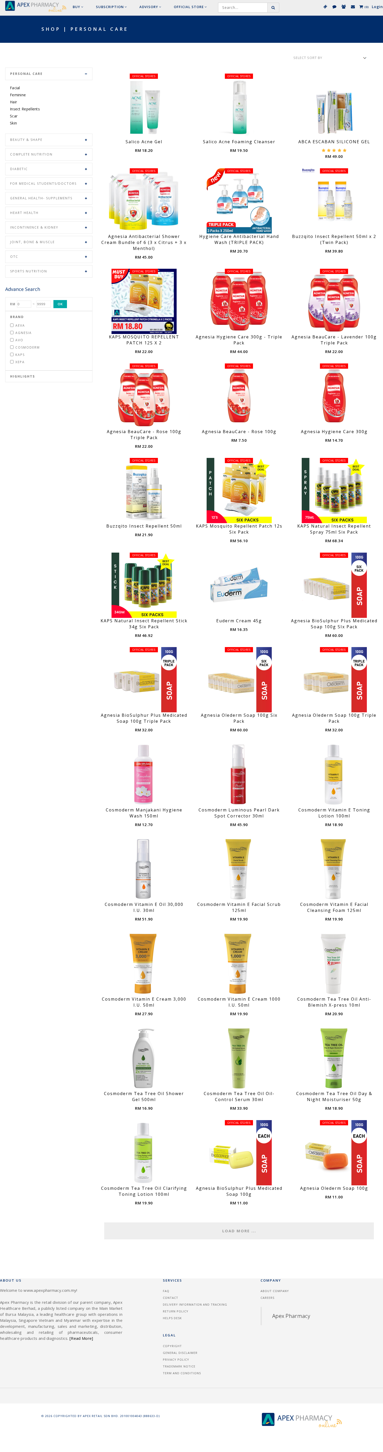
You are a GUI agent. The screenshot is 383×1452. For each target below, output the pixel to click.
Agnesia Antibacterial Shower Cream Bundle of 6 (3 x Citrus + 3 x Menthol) (144, 242)
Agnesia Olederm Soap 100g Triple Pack (334, 718)
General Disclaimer (180, 1353)
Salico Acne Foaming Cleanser (239, 142)
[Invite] (343, 6)
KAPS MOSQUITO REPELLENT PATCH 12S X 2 (144, 340)
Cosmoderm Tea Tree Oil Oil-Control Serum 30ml (239, 1096)
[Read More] (81, 1338)
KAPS (20, 354)
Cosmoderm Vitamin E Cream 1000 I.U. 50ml (239, 1002)
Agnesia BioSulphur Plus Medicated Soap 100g (239, 1191)
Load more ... (239, 1230)
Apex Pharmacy (291, 1315)
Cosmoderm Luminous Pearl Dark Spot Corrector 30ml (239, 813)
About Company (275, 1291)
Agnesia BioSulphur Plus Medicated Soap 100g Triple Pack (144, 718)
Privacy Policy (176, 1359)
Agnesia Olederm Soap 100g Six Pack (239, 718)
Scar (13, 115)
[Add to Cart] (150, 133)
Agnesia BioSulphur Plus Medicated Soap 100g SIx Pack (334, 624)
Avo (19, 340)
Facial (15, 87)
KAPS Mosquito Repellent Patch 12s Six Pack (239, 529)
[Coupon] (325, 6)
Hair (13, 101)
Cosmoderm (27, 347)
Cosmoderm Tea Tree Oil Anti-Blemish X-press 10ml (334, 1002)
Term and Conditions (182, 1373)
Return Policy (175, 1311)
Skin (13, 123)
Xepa (20, 362)
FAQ (166, 1291)
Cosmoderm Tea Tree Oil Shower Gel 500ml (144, 1096)
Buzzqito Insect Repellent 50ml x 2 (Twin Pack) (334, 239)
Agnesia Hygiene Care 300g (334, 431)
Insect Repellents (25, 108)
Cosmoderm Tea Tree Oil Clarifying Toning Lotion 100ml (144, 1191)
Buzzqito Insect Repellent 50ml (144, 526)
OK (60, 304)
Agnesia (23, 333)
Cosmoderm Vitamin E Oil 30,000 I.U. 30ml (144, 907)
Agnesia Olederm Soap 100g (334, 1188)
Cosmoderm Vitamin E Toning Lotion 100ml (334, 813)
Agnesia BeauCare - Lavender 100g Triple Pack (334, 340)
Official (189, 6)
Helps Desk (172, 1318)
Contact (170, 1298)
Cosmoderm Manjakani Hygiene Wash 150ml (144, 813)
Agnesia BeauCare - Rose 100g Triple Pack (144, 434)
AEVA (20, 325)
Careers (267, 1298)
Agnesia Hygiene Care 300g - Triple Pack (239, 340)
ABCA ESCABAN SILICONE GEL (334, 142)
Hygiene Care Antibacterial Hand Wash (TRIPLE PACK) (239, 239)
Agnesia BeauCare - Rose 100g (239, 431)
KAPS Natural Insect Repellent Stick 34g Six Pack (144, 624)
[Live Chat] (334, 6)
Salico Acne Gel (144, 142)
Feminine (18, 94)
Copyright (172, 1346)
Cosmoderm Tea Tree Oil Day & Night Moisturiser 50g (334, 1096)
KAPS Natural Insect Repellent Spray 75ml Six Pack (334, 529)
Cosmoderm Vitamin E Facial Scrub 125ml (239, 907)
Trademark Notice (179, 1366)
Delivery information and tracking (195, 1304)
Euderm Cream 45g (239, 621)
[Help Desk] (352, 6)
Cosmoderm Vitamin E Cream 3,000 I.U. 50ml (144, 1002)
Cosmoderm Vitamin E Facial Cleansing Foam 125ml (334, 907)
